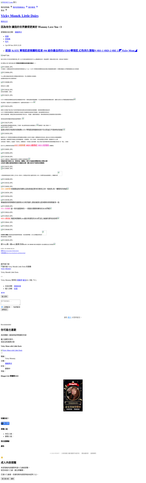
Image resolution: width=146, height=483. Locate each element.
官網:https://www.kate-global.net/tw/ (10, 250)
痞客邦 (19, 280)
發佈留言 (4, 309)
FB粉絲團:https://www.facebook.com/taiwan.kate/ (13, 253)
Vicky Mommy (6, 269)
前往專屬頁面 (73, 395)
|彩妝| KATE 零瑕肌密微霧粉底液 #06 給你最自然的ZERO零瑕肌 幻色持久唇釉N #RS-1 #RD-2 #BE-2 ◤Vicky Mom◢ (71, 50)
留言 (24, 280)
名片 (7, 41)
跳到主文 (4, 21)
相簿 (7, 36)
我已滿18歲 (5, 479)
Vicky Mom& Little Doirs (19, 16)
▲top (3, 292)
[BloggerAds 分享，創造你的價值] (73, 386)
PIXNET (57, 453)
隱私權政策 (85, 453)
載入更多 (4, 296)
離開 (12, 479)
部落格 (7, 39)
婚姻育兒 (18, 32)
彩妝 (16, 289)
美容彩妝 (17, 286)
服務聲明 (93, 453)
